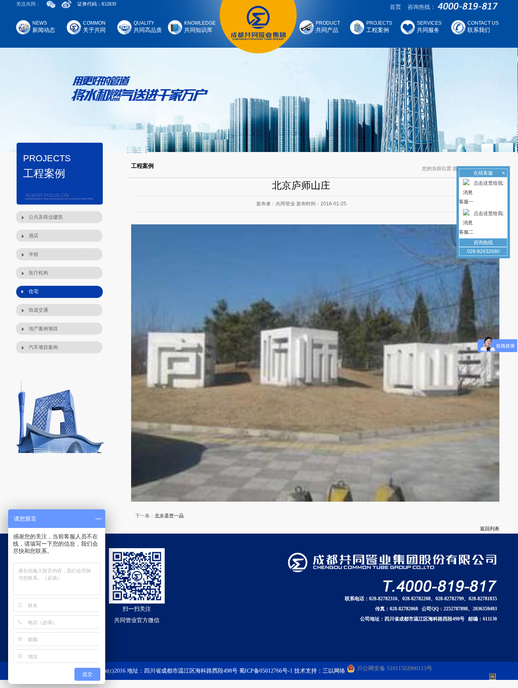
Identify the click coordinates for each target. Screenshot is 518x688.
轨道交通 (38, 310)
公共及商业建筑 (46, 217)
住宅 (33, 291)
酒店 (33, 235)
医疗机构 (38, 273)
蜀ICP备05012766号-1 (266, 671)
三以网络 (334, 671)
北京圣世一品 (169, 516)
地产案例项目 (43, 328)
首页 (395, 7)
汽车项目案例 (43, 347)
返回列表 (489, 529)
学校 (33, 254)
